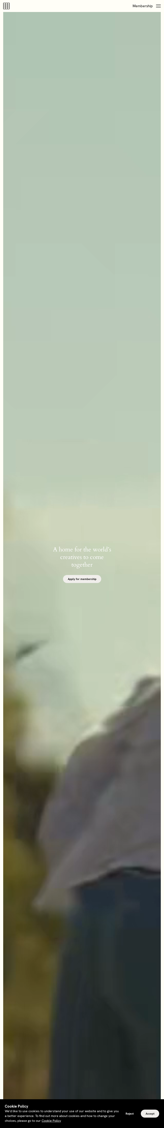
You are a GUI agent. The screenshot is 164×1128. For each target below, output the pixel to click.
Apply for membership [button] (82, 579)
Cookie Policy (51, 1121)
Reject (130, 1113)
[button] (158, 6)
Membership (143, 6)
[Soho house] (7, 6)
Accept (150, 1113)
